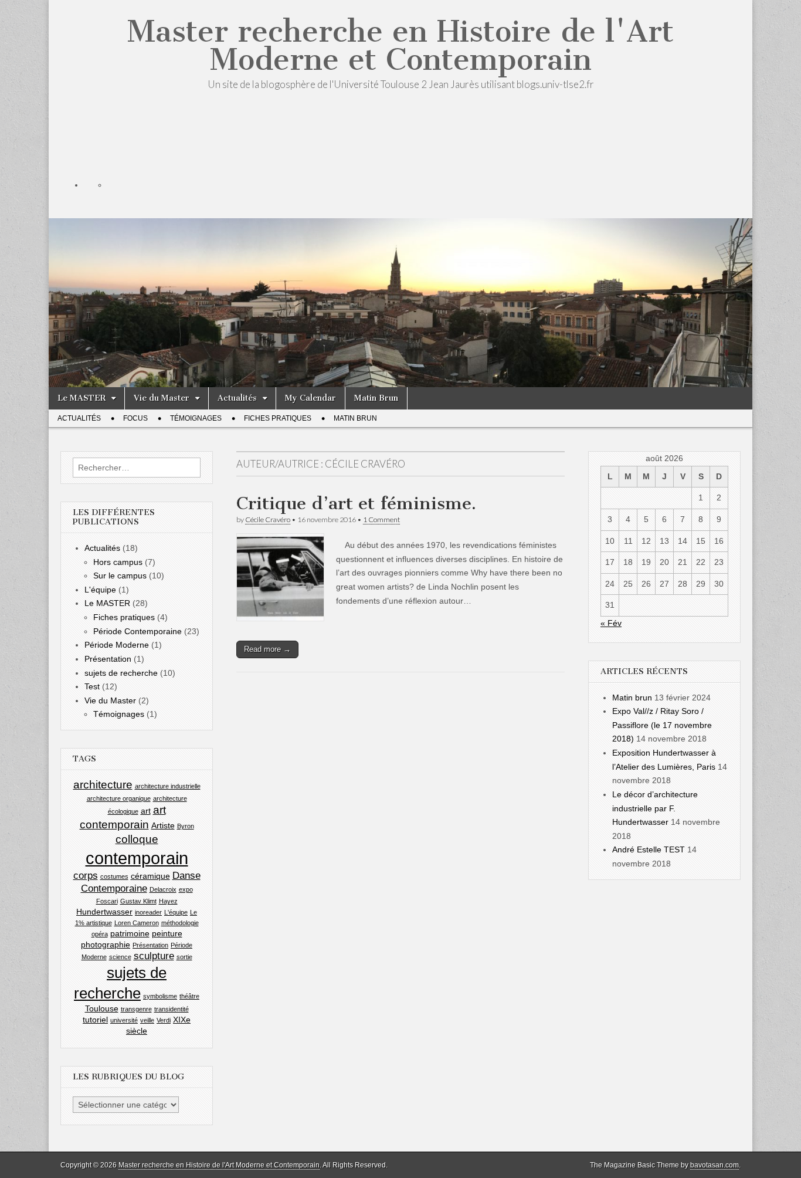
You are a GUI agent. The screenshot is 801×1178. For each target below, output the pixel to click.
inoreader (148, 912)
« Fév (611, 623)
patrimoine (130, 933)
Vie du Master (161, 398)
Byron (185, 826)
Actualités (237, 398)
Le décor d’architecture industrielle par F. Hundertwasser (655, 808)
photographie (105, 944)
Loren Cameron (136, 922)
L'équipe (100, 589)
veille (147, 1020)
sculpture (154, 956)
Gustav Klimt (138, 901)
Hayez (168, 901)
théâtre (189, 996)
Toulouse (101, 1008)
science (120, 956)
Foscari (107, 901)
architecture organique (119, 798)
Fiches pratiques (277, 418)
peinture (167, 933)
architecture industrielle (168, 786)
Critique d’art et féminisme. (356, 503)
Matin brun (632, 697)
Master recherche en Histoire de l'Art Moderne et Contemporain (400, 45)
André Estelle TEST (648, 849)
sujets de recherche (121, 673)
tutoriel (95, 1019)
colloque (137, 839)
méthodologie (180, 922)
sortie (184, 956)
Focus (135, 418)
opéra (99, 933)
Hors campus (117, 562)
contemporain (137, 858)
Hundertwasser (104, 911)
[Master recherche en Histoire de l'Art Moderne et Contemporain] (400, 247)
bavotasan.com (714, 1165)
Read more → (267, 649)
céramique (150, 876)
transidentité (171, 1009)
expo (186, 889)
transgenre (136, 1009)
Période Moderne (116, 644)
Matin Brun (376, 398)
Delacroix (163, 889)
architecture (103, 784)
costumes (114, 876)
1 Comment (381, 519)
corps (85, 875)
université (124, 1020)
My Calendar (310, 398)
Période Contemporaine (137, 631)
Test (92, 686)
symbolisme (160, 996)
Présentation (107, 659)
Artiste (163, 825)
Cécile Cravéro (267, 519)
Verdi (164, 1020)
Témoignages (196, 418)
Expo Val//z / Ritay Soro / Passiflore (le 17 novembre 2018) (662, 724)
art (146, 810)
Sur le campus (120, 575)
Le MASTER (81, 398)
